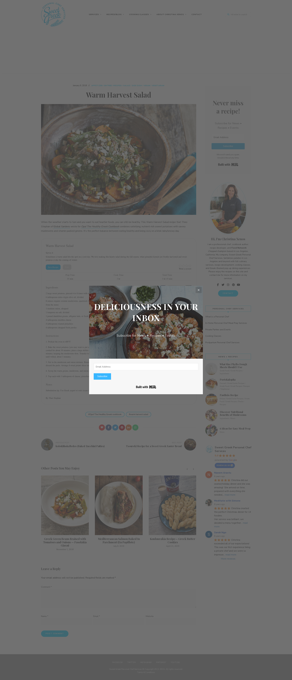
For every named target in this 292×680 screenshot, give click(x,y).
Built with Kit (146, 387)
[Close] (199, 290)
